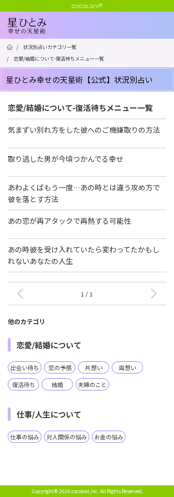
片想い (93, 367)
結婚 (57, 384)
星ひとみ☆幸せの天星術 (91, 34)
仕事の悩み (24, 437)
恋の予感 (60, 367)
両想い (127, 367)
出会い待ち (24, 367)
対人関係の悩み (66, 437)
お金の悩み (108, 437)
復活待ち (23, 384)
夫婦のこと (92, 384)
